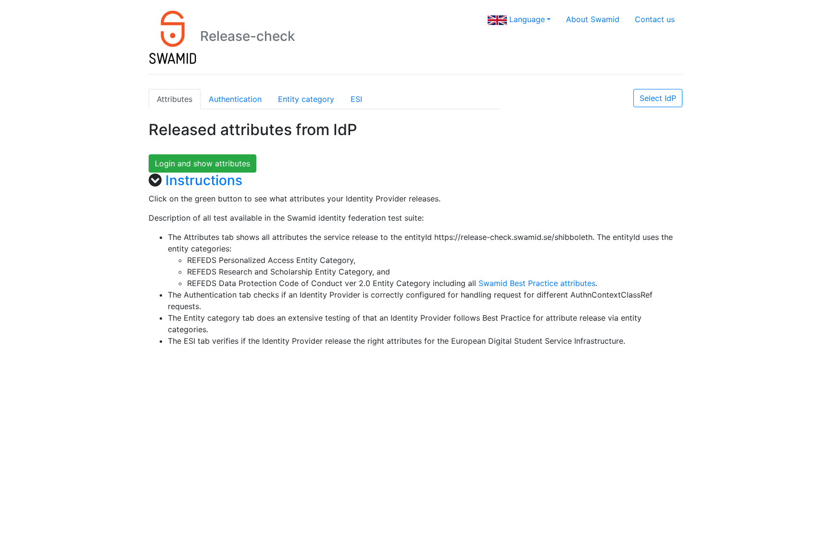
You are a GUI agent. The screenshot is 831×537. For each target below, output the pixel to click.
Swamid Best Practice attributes (536, 283)
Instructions (203, 180)
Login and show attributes (202, 163)
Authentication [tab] (235, 99)
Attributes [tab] (174, 99)
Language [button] (526, 19)
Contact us (655, 19)
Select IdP (658, 98)
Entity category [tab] (306, 99)
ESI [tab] (356, 99)
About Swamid (592, 19)
